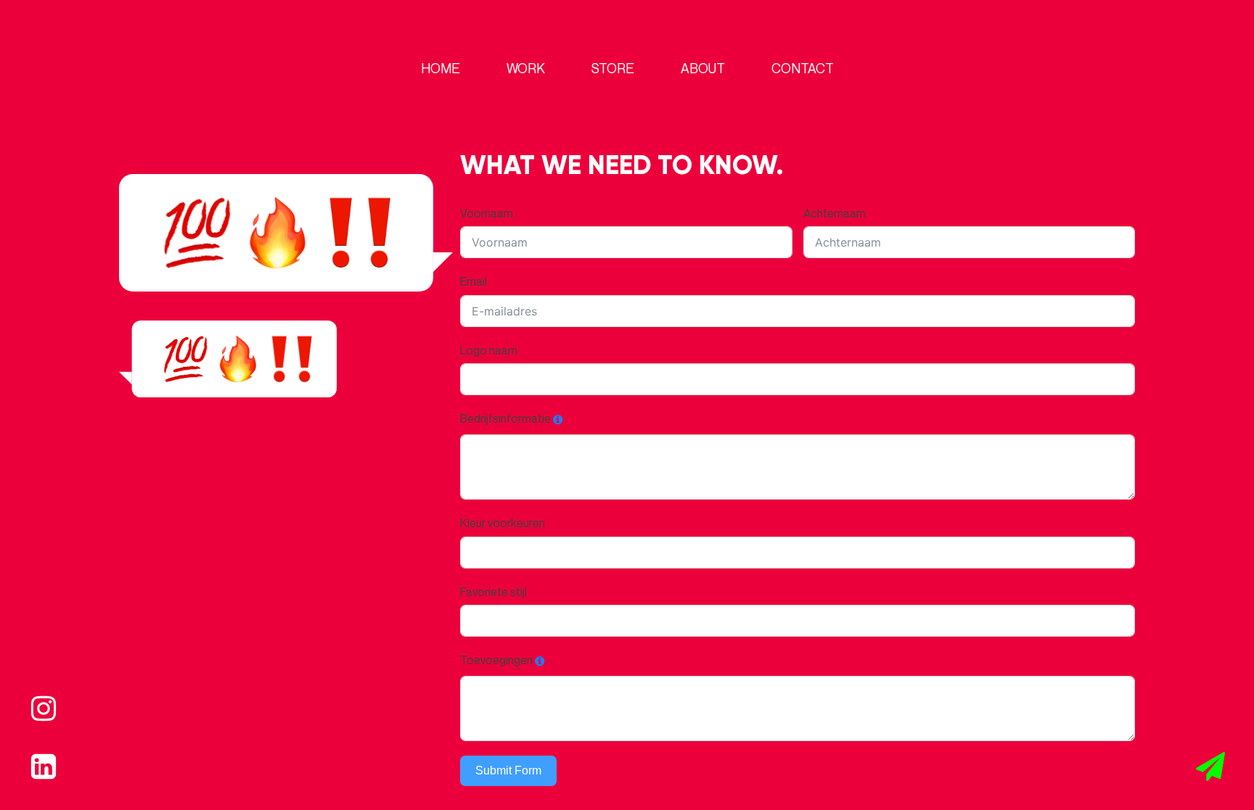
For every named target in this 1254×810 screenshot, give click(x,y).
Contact (802, 68)
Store (612, 68)
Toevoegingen (496, 660)
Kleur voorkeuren (502, 523)
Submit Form (508, 770)
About (703, 68)
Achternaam (834, 213)
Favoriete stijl (493, 591)
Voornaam (486, 213)
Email (473, 281)
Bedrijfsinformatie (505, 418)
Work (526, 68)
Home (440, 68)
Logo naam (488, 350)
